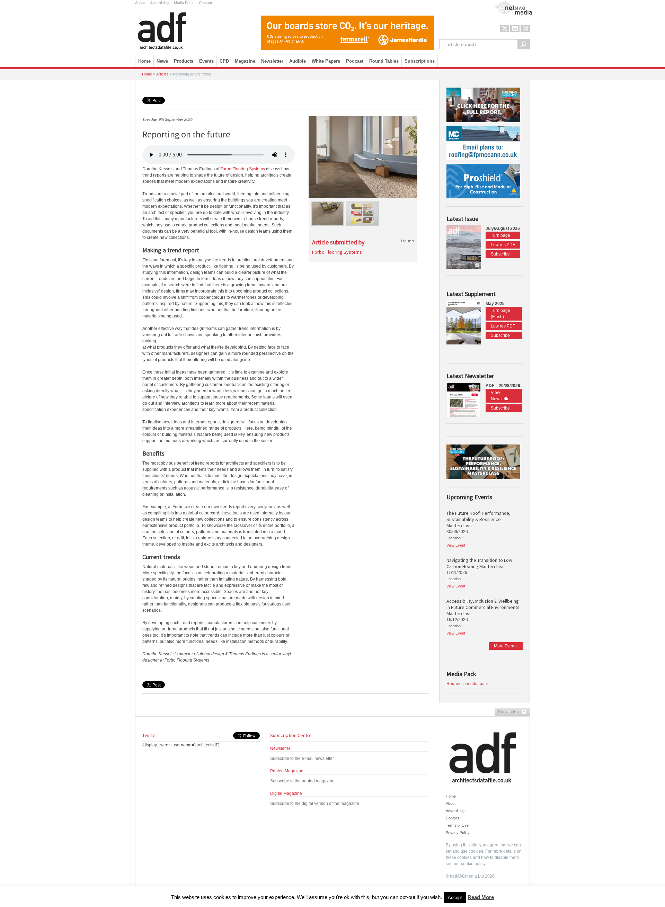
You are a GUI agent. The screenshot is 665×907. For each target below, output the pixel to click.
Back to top (507, 712)
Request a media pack (467, 683)
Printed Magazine (286, 771)
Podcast (354, 61)
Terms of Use (457, 825)
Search (523, 44)
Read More (481, 897)
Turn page (500, 235)
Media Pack (184, 3)
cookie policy (473, 863)
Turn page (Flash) (500, 313)
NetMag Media (507, 4)
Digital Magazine (286, 793)
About (140, 3)
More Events (505, 646)
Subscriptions (420, 61)
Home (144, 61)
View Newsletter (501, 395)
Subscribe (500, 254)
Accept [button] (455, 897)
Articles (162, 74)
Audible (297, 61)
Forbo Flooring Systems (242, 169)
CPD (224, 61)
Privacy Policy (458, 832)
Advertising (159, 3)
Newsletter (280, 748)
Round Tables (384, 61)
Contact (205, 3)
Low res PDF (503, 244)
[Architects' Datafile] (174, 29)
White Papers (326, 61)
